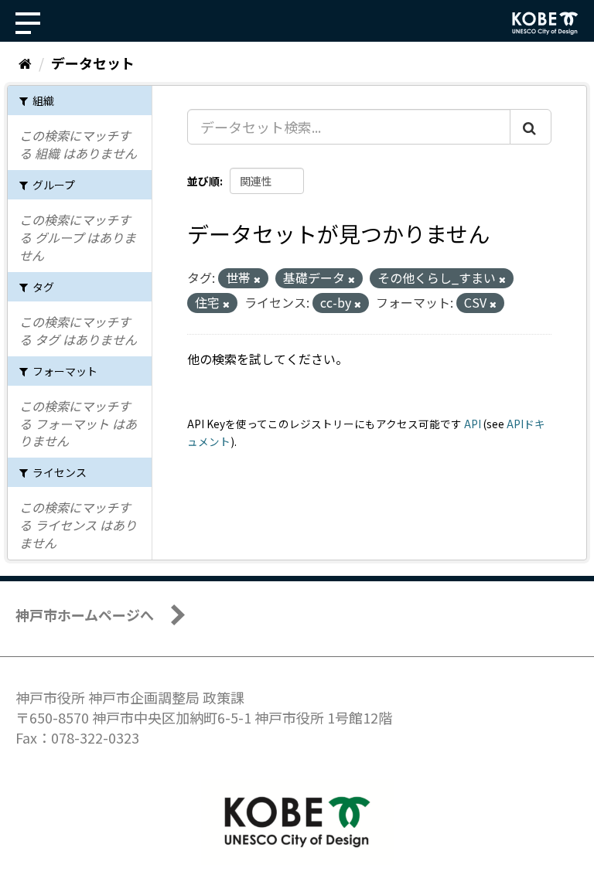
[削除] (257, 279)
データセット (93, 63)
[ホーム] (25, 63)
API (472, 423)
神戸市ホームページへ (84, 614)
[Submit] (530, 127)
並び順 (203, 181)
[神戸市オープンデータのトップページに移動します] (545, 23)
